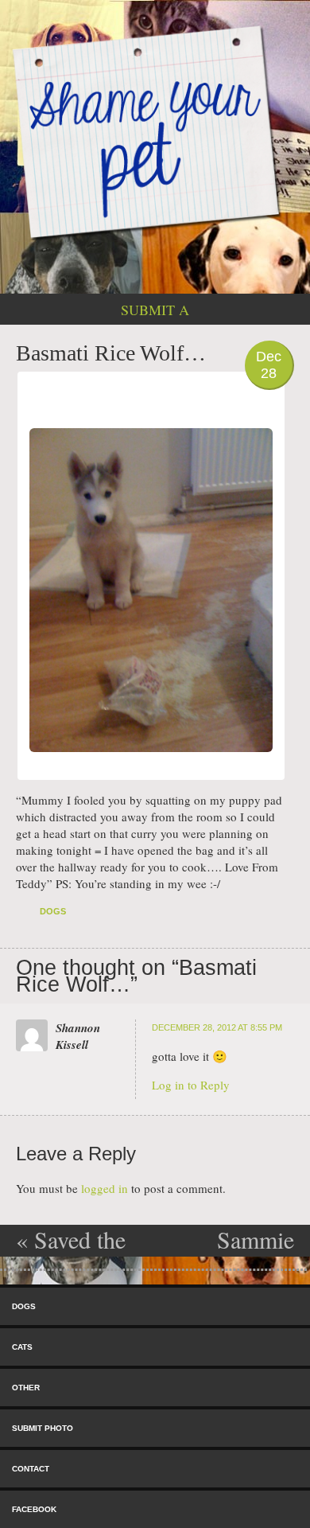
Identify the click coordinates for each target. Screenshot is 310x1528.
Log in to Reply (191, 1085)
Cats (22, 1347)
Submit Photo (42, 1428)
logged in (104, 1188)
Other (26, 1387)
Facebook (34, 1509)
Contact (30, 1468)
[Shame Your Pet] (155, 131)
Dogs (53, 911)
